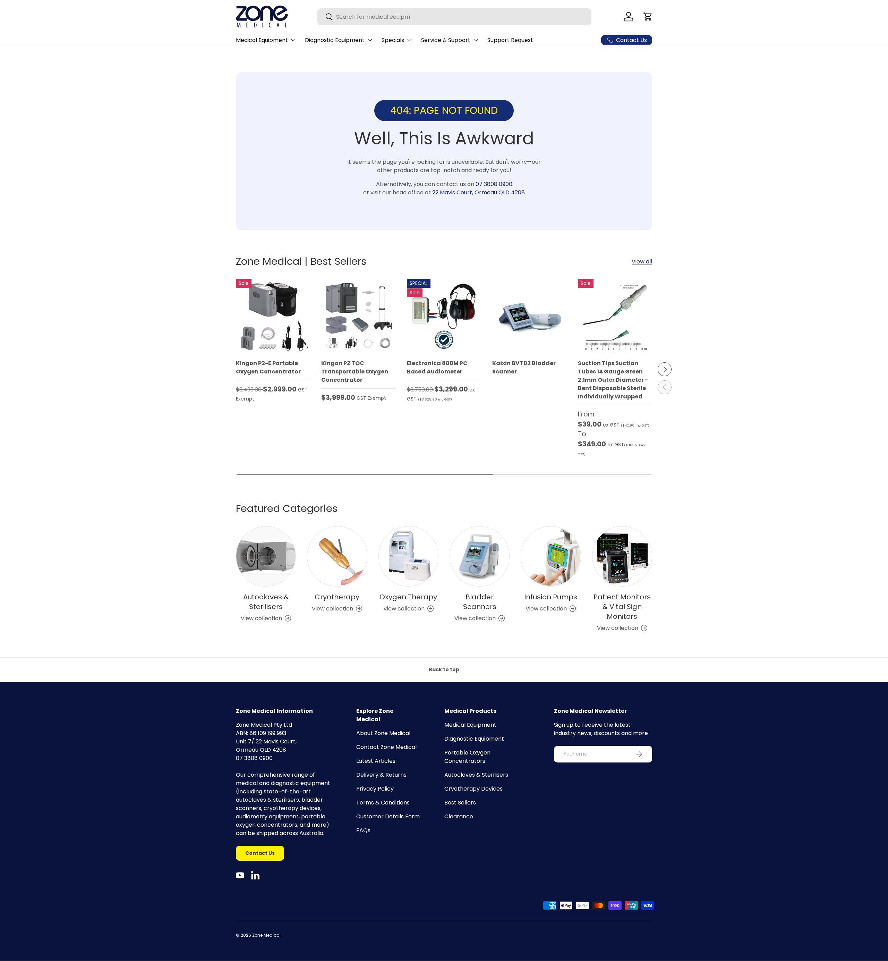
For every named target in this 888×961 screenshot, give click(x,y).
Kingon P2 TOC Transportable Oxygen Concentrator (354, 371)
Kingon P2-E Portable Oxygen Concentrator (268, 367)
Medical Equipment (262, 40)
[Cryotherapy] (337, 556)
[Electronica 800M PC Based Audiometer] (444, 316)
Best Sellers (460, 803)
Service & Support (445, 40)
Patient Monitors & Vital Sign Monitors (622, 606)
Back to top (444, 669)
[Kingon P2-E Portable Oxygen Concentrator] (273, 316)
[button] (648, 16)
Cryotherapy (337, 597)
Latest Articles (375, 761)
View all (642, 261)
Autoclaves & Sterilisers (266, 602)
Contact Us (260, 853)
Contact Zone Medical (386, 747)
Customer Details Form (388, 816)
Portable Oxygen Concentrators (467, 757)
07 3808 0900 (494, 184)
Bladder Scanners (479, 602)
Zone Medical (266, 935)
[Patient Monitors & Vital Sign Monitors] (622, 556)
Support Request (510, 40)
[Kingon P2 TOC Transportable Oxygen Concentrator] (358, 316)
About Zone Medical (383, 733)
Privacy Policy (375, 789)
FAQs (363, 830)
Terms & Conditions (383, 803)
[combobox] (454, 16)
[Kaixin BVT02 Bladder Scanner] (529, 316)
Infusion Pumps (550, 597)
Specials (393, 40)
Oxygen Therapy (408, 597)
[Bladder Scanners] (479, 556)
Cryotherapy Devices (473, 789)
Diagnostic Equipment (335, 40)
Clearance (458, 816)
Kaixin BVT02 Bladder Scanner (524, 367)
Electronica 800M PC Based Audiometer (437, 367)
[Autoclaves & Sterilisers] (266, 556)
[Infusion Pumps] (550, 556)
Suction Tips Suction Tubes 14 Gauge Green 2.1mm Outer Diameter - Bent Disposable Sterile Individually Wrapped (613, 380)
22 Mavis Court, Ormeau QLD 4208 (478, 192)
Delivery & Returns (381, 775)
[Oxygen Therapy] (408, 556)
